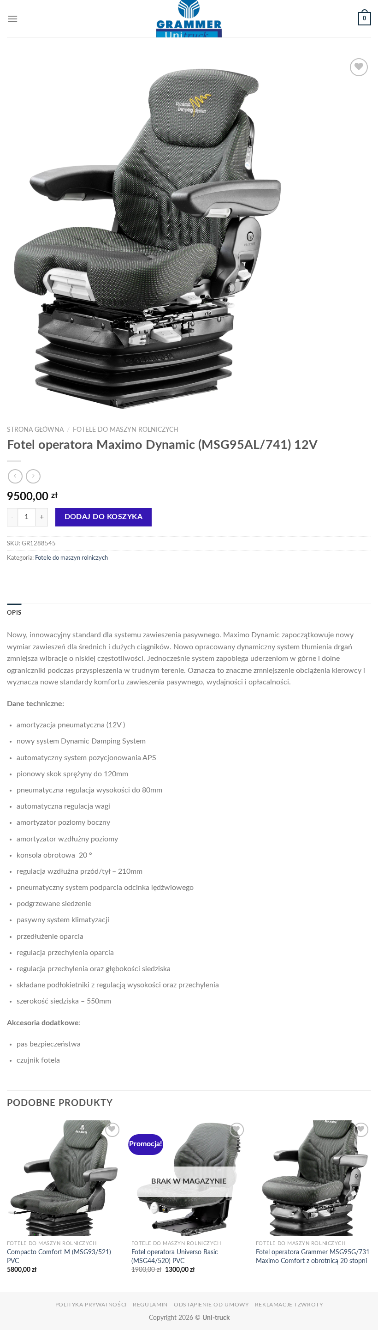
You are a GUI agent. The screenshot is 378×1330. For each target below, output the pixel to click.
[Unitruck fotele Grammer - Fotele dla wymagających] (189, 18)
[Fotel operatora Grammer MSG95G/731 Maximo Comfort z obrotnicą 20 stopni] (313, 1178)
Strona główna (35, 430)
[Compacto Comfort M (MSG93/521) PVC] (64, 1178)
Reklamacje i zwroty (289, 1304)
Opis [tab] (14, 613)
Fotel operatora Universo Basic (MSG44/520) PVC (174, 1256)
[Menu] (12, 18)
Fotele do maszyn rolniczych (125, 430)
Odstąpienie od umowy (211, 1304)
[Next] (371, 1205)
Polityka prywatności (91, 1304)
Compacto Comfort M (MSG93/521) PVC (59, 1256)
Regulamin (150, 1304)
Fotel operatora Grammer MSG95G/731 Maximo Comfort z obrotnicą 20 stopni (313, 1256)
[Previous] (7, 1205)
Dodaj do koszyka (103, 517)
